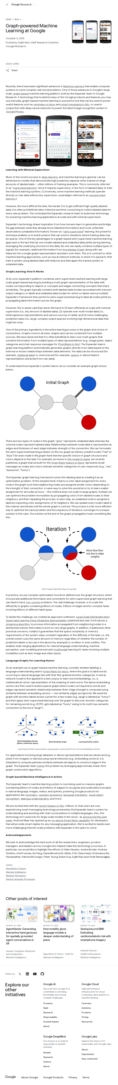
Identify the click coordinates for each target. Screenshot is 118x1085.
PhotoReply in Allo (68, 344)
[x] (19, 973)
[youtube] (34, 973)
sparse (75, 355)
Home (8, 19)
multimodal (60, 649)
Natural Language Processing (20, 879)
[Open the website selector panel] (34, 4)
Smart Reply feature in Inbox (67, 462)
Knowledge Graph (73, 249)
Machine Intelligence (16, 872)
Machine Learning (73, 86)
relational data (25, 355)
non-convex (33, 602)
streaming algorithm (18, 624)
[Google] (10, 1077)
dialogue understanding (35, 798)
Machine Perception (16, 875)
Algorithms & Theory (16, 868)
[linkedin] (27, 973)
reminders (31, 795)
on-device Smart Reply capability (71, 820)
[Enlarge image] (109, 41)
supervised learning (24, 188)
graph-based (21, 93)
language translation (75, 795)
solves (41, 766)
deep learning (49, 177)
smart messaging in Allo (75, 104)
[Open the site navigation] (7, 4)
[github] (42, 973)
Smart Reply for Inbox (55, 671)
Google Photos (15, 111)
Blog (17, 19)
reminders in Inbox (44, 104)
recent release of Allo (51, 805)
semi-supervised (73, 231)
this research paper (78, 459)
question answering (50, 795)
